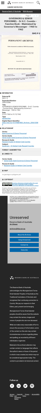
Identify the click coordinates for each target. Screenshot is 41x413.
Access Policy (12, 395)
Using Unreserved (24, 240)
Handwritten (6, 118)
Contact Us (24, 245)
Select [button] (34, 16)
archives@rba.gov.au (17, 229)
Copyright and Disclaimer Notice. (21, 197)
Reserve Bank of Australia (11, 11)
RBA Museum (28, 11)
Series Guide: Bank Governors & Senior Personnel (21, 161)
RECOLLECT (13, 200)
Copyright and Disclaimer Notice (18, 397)
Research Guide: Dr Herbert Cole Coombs (18, 165)
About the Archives (24, 235)
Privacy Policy (26, 395)
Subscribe (24, 250)
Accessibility (35, 394)
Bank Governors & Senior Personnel (14, 133)
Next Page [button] (37, 16)
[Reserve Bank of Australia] (12, 384)
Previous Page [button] (21, 16)
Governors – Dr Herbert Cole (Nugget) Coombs (18, 146)
